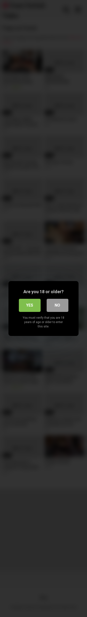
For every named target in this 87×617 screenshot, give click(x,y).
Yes (29, 305)
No (57, 305)
